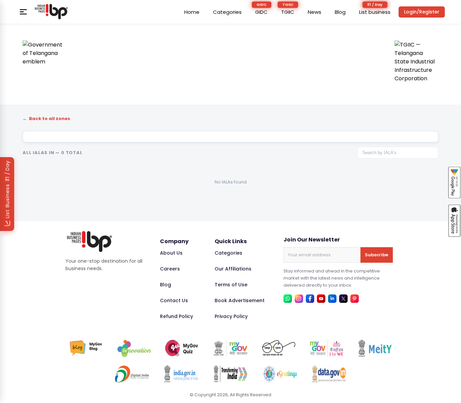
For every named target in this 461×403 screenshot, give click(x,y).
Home (191, 12)
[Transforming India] (230, 374)
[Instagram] (299, 298)
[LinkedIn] (332, 298)
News (314, 12)
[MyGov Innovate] (134, 348)
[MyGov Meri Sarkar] (230, 348)
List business (374, 12)
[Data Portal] (329, 374)
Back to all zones (46, 118)
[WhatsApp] (287, 298)
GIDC (261, 12)
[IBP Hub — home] (51, 11)
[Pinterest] (354, 298)
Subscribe (376, 255)
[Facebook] (310, 298)
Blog (340, 12)
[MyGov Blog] (86, 348)
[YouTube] (321, 298)
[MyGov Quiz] (182, 348)
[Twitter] (343, 298)
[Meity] (375, 348)
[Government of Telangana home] (44, 62)
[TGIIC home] (416, 62)
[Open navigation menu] (23, 11)
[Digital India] (132, 374)
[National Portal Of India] (181, 374)
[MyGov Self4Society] (327, 348)
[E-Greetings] (280, 374)
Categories (227, 12)
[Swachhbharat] (279, 348)
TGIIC (287, 12)
